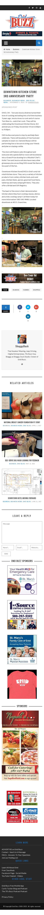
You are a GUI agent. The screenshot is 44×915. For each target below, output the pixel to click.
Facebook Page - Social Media (14, 873)
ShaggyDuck (33, 102)
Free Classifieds (8, 870)
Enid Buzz (15, 906)
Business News (18, 101)
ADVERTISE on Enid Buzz (12, 849)
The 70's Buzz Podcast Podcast (14, 891)
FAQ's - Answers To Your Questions (16, 855)
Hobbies (26, 290)
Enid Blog (30, 101)
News (6, 102)
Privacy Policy (7, 897)
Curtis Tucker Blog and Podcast (14, 888)
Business (7, 101)
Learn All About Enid (10, 867)
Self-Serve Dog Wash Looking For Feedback (22, 460)
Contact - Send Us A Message (14, 852)
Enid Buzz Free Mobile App (13, 886)
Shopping (36, 290)
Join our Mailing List (10, 858)
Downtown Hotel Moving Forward (22, 498)
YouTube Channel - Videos (12, 876)
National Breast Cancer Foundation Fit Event (22, 422)
